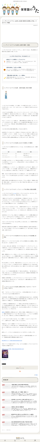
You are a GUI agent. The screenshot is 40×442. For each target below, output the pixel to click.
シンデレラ (4, 359)
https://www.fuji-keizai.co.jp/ (16, 340)
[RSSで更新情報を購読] (20, 371)
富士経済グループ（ (6, 340)
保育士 (3, 312)
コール (14, 193)
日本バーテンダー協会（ (7, 348)
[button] (36, 256)
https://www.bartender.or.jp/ (18, 348)
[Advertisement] (20, 34)
